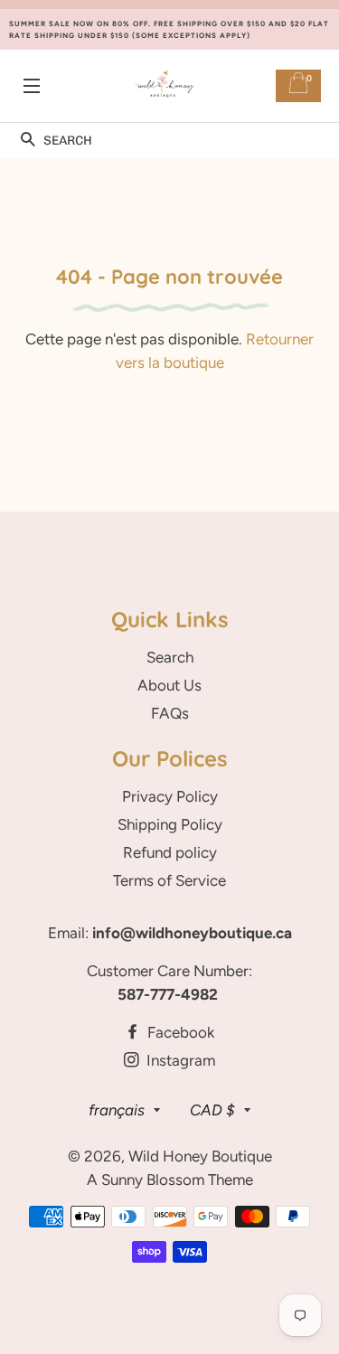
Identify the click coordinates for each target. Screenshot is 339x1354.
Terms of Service (169, 880)
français (117, 1110)
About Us (169, 685)
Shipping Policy (170, 824)
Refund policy (170, 852)
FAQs (170, 713)
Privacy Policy (170, 796)
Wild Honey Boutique (200, 1156)
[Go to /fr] (165, 86)
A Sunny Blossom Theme (170, 1180)
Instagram (179, 1060)
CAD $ (212, 1110)
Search (169, 657)
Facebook (179, 1032)
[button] (27, 140)
